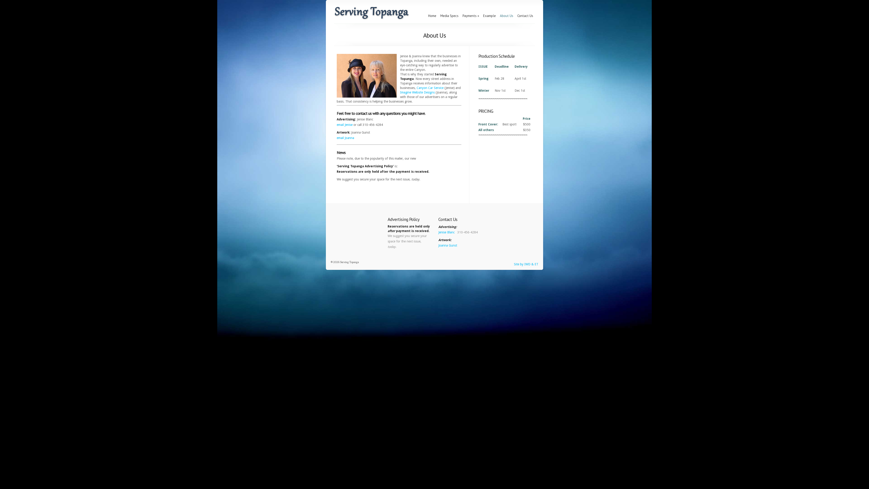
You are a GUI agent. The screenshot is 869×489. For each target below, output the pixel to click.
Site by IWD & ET (526, 264)
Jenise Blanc (447, 232)
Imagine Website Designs (417, 92)
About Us (506, 16)
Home (432, 16)
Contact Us (525, 16)
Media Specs (449, 16)
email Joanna (345, 138)
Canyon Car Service (430, 88)
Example (489, 16)
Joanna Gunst (447, 245)
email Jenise (345, 125)
